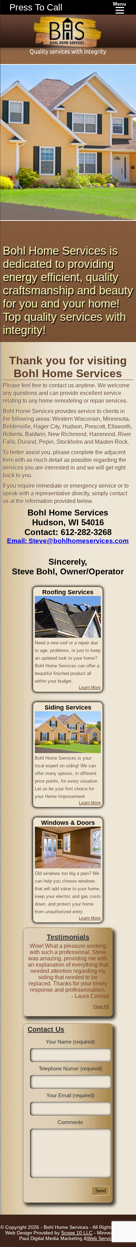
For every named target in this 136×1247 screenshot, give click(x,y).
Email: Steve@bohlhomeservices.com (68, 540)
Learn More (90, 687)
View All (101, 1006)
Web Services (102, 1238)
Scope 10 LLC (76, 1233)
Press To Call (35, 7)
